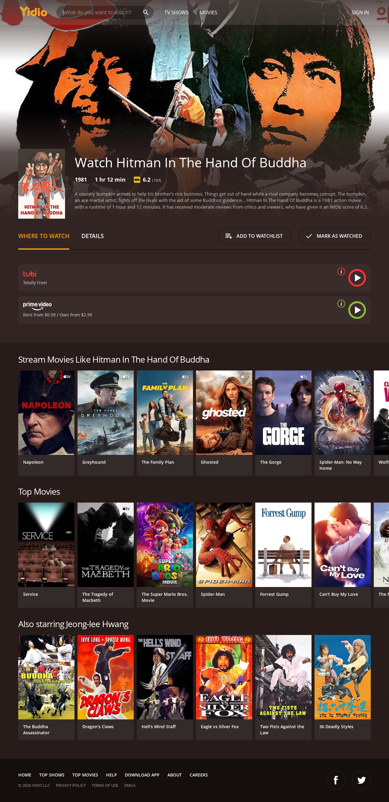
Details (92, 236)
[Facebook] (335, 780)
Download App (142, 775)
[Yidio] (33, 13)
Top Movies (85, 775)
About (174, 775)
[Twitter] (361, 780)
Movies (208, 12)
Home (24, 775)
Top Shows (51, 775)
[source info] (340, 271)
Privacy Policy (71, 785)
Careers (199, 775)
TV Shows (176, 12)
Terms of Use (105, 785)
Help (111, 775)
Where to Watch (43, 236)
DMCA (130, 785)
